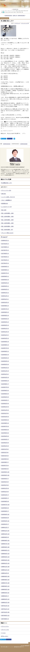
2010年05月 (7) (5, 511)
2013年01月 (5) (5, 406)
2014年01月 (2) (5, 367)
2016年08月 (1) (5, 269)
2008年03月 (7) (5, 596)
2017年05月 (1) (5, 253)
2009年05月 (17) (5, 550)
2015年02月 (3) (5, 325)
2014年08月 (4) (5, 344)
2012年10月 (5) (5, 416)
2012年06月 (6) (5, 429)
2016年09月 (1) (5, 266)
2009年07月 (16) (5, 543)
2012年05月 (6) (5, 432)
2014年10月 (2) (5, 338)
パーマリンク (17, 23)
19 (3, 12)
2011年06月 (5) (5, 468)
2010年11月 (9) (5, 491)
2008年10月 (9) (5, 573)
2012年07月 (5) (5, 426)
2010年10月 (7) (5, 494)
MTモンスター (4, 636)
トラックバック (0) (25, 23)
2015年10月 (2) (5, 302)
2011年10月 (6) (5, 455)
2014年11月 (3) (5, 335)
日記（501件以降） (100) (7, 226)
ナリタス (3, 633)
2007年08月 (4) (5, 618)
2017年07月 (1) (5, 250)
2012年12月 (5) (5, 410)
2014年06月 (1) (5, 351)
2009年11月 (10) (5, 530)
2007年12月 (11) (5, 605)
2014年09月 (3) (5, 341)
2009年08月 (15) (5, 540)
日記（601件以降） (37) (7, 229)
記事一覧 (15, 15)
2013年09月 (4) (5, 380)
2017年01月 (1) (5, 263)
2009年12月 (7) (5, 527)
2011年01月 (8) (5, 485)
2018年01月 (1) (5, 240)
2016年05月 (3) (5, 279)
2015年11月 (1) (5, 299)
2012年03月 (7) (5, 439)
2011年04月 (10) (5, 475)
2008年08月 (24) (5, 579)
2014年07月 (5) (5, 348)
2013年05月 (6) (5, 393)
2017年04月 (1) (5, 256)
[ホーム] (1, 143)
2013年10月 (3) (5, 377)
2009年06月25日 (8, 15)
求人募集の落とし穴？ (7, 21)
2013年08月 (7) (5, 384)
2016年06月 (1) (5, 276)
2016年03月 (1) (5, 286)
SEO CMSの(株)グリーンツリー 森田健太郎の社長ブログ (12, 646)
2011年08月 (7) (5, 462)
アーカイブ (4, 237)
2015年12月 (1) (5, 295)
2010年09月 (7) (5, 498)
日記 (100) (3, 210)
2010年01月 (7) (5, 524)
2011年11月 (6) (4, 452)
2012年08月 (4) (5, 423)
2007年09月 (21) (5, 615)
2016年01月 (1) (5, 292)
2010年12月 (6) (5, 488)
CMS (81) (3, 193)
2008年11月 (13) (5, 569)
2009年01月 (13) (5, 563)
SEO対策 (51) (4, 203)
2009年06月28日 (21, 15)
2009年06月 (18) (5, 547)
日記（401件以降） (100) (7, 223)
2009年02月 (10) (5, 560)
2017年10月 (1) (5, 243)
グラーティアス (5, 629)
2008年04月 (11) (5, 592)
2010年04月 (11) (5, 514)
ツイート (4, 138)
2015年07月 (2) (5, 309)
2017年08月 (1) (5, 247)
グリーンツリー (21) (6, 190)
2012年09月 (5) (5, 419)
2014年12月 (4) (5, 331)
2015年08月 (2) (5, 305)
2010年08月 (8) (5, 501)
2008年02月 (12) (5, 599)
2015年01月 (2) (5, 328)
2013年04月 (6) (5, 397)
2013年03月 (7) (5, 400)
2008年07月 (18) (5, 583)
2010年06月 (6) (5, 507)
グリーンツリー (5, 626)
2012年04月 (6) (5, 436)
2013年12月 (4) (5, 370)
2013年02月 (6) (5, 403)
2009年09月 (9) (5, 537)
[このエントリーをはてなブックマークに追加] (14, 138)
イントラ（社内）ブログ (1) (8, 197)
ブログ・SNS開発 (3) (6, 200)
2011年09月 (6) (5, 459)
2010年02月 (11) (5, 521)
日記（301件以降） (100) (7, 219)
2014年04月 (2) (5, 357)
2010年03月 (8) (5, 517)
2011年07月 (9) (5, 465)
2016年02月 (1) (5, 289)
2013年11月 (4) (5, 374)
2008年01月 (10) (5, 602)
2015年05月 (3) (5, 315)
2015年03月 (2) (5, 322)
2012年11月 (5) (5, 413)
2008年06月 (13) (5, 586)
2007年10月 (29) (5, 612)
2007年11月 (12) (5, 609)
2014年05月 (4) (5, 354)
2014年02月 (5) (5, 364)
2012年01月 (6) (5, 446)
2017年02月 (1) (5, 260)
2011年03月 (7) (5, 478)
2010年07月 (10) (5, 504)
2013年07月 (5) (5, 387)
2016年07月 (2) (5, 273)
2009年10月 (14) (5, 534)
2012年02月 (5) (5, 442)
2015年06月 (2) (5, 312)
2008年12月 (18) (5, 566)
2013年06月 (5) (5, 390)
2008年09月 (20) (5, 576)
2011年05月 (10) (5, 472)
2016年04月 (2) (5, 282)
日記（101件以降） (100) (7, 213)
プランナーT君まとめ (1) (7, 232)
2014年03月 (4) (5, 361)
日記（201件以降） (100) (7, 216)
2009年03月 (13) (5, 556)
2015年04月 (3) (5, 318)
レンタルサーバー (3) (6, 206)
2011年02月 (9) (5, 481)
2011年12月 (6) (5, 449)
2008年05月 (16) (5, 589)
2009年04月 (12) (5, 553)
